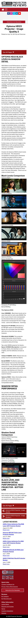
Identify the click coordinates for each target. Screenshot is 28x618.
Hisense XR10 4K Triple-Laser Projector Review (12, 533)
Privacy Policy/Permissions (9, 586)
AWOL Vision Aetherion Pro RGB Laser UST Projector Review (13, 542)
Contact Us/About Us (7, 584)
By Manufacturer (6, 599)
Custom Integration (7, 611)
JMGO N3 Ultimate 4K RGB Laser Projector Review (13, 550)
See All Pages (7, 52)
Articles (3, 613)
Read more (6, 530)
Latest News (5, 604)
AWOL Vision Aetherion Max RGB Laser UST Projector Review (13, 525)
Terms (3, 609)
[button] (14, 22)
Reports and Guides (7, 606)
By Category (5, 596)
